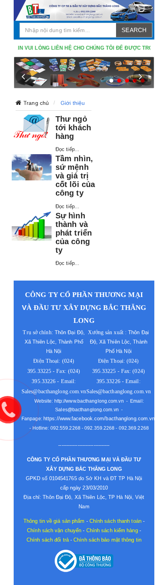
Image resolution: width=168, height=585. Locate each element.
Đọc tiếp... (67, 149)
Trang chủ (36, 103)
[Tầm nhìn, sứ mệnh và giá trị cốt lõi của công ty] (32, 167)
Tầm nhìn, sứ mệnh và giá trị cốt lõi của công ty (75, 175)
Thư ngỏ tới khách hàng (73, 127)
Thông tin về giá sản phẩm (54, 521)
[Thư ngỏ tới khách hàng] (32, 128)
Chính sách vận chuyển (54, 530)
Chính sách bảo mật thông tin (107, 540)
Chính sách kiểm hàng (112, 530)
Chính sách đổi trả (48, 540)
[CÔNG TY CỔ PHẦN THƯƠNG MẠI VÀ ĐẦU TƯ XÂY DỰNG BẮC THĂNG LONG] (84, 10)
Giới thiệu (73, 103)
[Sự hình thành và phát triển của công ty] (32, 226)
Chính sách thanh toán (115, 521)
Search (134, 30)
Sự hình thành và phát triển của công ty (73, 232)
